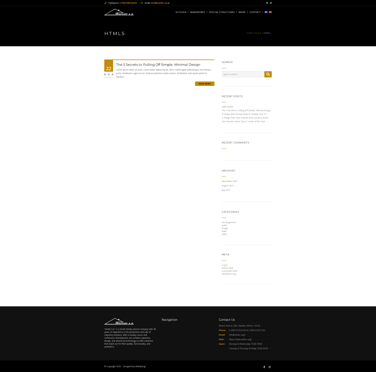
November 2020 (229, 181)
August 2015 (228, 185)
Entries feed (227, 268)
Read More (205, 83)
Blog (258, 33)
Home (250, 33)
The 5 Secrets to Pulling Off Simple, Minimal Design (158, 65)
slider (224, 231)
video (224, 234)
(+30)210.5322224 (237, 330)
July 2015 (226, 190)
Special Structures (222, 12)
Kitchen (181, 12)
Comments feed (229, 270)
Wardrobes (197, 12)
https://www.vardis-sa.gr (240, 339)
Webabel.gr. (140, 366)
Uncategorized (229, 222)
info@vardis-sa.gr (237, 334)
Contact (255, 12)
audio (224, 225)
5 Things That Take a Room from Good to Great (245, 117)
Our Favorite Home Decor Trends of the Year (243, 121)
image (225, 228)
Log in (225, 265)
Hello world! (227, 106)
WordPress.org (229, 273)
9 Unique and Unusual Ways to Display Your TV (244, 114)
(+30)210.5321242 (257, 330)
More (242, 12)
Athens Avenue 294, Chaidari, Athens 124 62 (239, 325)
